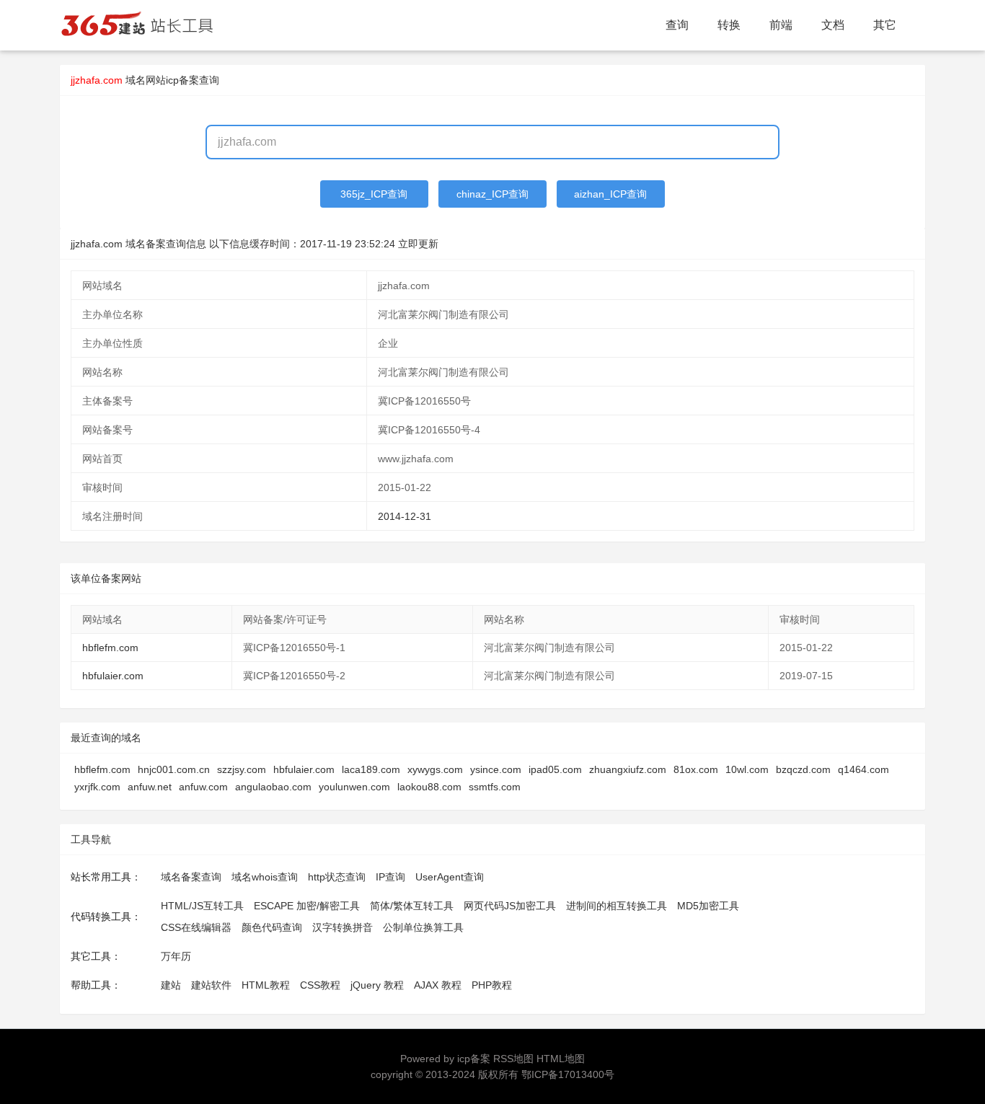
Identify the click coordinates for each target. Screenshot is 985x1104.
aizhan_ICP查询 (610, 194)
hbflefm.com (110, 647)
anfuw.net (150, 786)
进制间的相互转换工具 (616, 905)
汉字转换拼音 (342, 927)
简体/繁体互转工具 (412, 905)
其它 (884, 25)
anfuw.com (203, 786)
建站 (171, 985)
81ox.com (695, 769)
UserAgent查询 (449, 877)
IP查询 (390, 877)
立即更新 (418, 243)
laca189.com (371, 769)
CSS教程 (320, 985)
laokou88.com (429, 786)
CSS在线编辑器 (196, 927)
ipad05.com (555, 769)
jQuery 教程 (377, 985)
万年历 (176, 956)
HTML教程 (266, 985)
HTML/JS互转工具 (202, 905)
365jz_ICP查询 (373, 194)
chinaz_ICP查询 (492, 194)
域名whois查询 (264, 877)
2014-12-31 (404, 516)
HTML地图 (560, 1058)
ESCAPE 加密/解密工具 (307, 905)
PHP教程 (492, 985)
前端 (780, 25)
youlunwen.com (354, 786)
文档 (832, 25)
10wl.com (747, 769)
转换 (729, 25)
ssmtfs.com (495, 786)
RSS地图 (513, 1058)
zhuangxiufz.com (627, 769)
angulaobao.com (273, 786)
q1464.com (863, 769)
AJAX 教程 (437, 985)
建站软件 (211, 985)
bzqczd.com (803, 769)
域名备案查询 (191, 877)
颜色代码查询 (272, 927)
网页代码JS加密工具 (510, 905)
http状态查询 (337, 877)
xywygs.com (435, 769)
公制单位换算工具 (423, 927)
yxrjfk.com (97, 786)
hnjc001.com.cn (174, 769)
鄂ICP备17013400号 (567, 1074)
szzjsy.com (241, 769)
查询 (677, 25)
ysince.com (495, 769)
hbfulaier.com (112, 675)
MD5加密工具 (708, 905)
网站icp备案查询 (182, 80)
